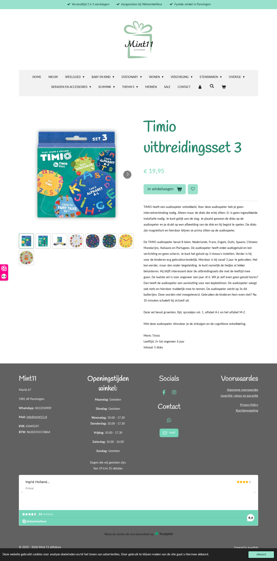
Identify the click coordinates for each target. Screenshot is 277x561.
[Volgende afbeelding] (127, 175)
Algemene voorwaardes (242, 390)
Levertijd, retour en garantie (239, 396)
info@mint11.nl (37, 417)
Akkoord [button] (261, 554)
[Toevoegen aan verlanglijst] (193, 189)
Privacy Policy (249, 405)
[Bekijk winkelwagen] (224, 87)
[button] (26, 241)
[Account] (200, 87)
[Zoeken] (212, 86)
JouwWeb (253, 547)
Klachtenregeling (247, 410)
